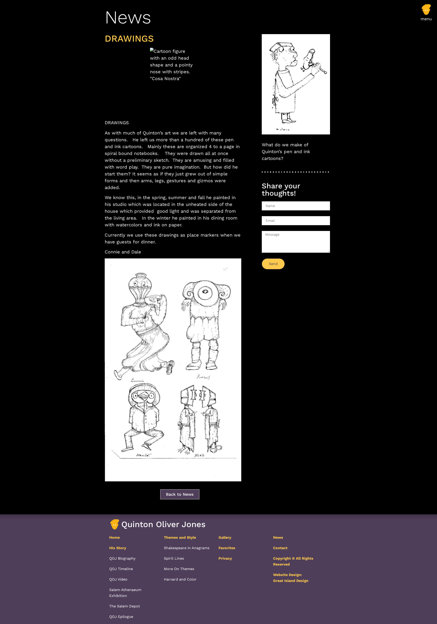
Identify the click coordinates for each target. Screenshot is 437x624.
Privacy (225, 558)
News (278, 537)
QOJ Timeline (121, 569)
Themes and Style (180, 537)
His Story (117, 548)
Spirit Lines (174, 558)
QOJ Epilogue (121, 616)
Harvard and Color (180, 579)
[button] (426, 14)
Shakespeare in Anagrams (186, 548)
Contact (280, 548)
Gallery (224, 537)
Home (114, 537)
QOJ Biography (122, 558)
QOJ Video (118, 579)
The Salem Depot (124, 606)
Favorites (226, 548)
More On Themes (179, 569)
